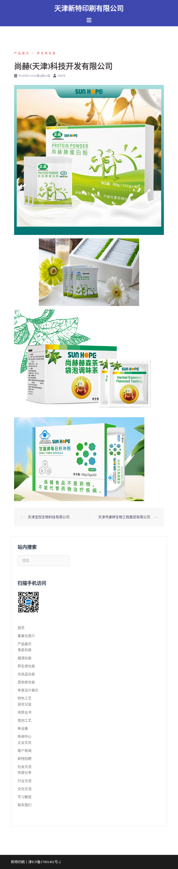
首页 (21, 628)
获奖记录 (24, 704)
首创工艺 (24, 720)
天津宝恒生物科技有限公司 (48, 517)
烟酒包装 (24, 658)
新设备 (23, 728)
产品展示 (22, 53)
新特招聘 (24, 759)
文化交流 (24, 789)
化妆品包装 (26, 674)
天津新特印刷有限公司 (89, 8)
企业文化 (24, 743)
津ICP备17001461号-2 (44, 862)
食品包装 (24, 650)
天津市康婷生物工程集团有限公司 (124, 517)
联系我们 (24, 805)
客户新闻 (24, 751)
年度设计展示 (28, 690)
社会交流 (24, 767)
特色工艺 (24, 698)
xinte (62, 75)
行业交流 (24, 781)
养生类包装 (46, 53)
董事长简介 (26, 636)
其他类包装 (26, 682)
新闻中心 (24, 736)
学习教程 (24, 797)
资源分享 (24, 773)
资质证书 (24, 712)
